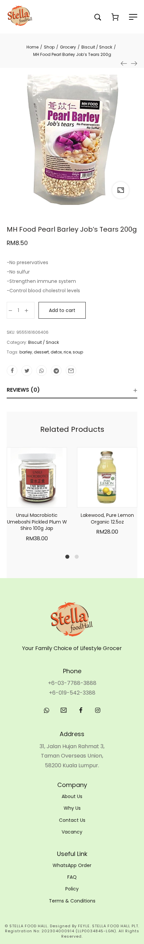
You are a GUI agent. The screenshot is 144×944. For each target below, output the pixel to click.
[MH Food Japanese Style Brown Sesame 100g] (124, 63)
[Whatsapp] (47, 710)
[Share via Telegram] (56, 370)
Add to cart (62, 310)
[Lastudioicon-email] (64, 710)
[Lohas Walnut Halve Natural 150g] (134, 63)
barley (25, 352)
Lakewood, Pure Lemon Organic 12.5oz (107, 518)
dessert (41, 352)
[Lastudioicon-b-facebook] (81, 710)
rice (67, 352)
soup (78, 352)
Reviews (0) (23, 390)
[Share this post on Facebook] (12, 370)
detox (56, 352)
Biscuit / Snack (43, 342)
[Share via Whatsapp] (41, 370)
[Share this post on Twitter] (26, 370)
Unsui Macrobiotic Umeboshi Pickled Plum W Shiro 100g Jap (37, 522)
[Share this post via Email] (71, 370)
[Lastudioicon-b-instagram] (98, 710)
